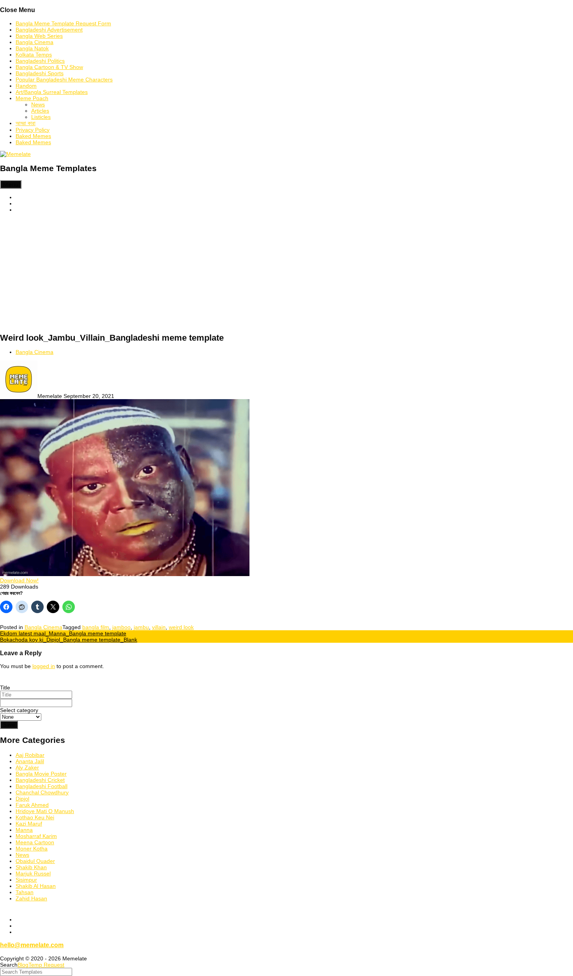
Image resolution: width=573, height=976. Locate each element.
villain (159, 627)
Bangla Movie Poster (41, 774)
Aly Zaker (27, 767)
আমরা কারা (25, 123)
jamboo (121, 627)
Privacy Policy (33, 130)
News (38, 104)
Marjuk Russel (33, 873)
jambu (141, 627)
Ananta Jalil (30, 761)
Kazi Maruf (29, 823)
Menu (10, 184)
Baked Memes (33, 136)
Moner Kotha (32, 848)
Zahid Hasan (31, 898)
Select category (19, 710)
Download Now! (19, 580)
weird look (181, 627)
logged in (43, 666)
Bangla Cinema (34, 42)
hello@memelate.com (32, 944)
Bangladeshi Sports (40, 73)
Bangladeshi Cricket (40, 780)
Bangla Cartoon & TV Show (49, 67)
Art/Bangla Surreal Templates (52, 92)
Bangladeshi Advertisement (49, 30)
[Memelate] (15, 154)
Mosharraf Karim (36, 836)
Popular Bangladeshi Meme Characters (64, 79)
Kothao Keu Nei (35, 817)
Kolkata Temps (34, 54)
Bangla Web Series (39, 36)
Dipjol (22, 799)
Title (5, 687)
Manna (24, 830)
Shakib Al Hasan (36, 886)
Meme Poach (32, 98)
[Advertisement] (286, 272)
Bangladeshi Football (41, 786)
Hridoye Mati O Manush (45, 811)
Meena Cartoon (35, 842)
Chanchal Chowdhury (42, 792)
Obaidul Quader (35, 861)
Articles (40, 111)
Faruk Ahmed (32, 805)
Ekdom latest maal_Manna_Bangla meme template (63, 633)
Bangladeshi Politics (40, 61)
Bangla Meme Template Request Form (63, 23)
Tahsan (25, 892)
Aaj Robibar (30, 755)
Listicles (41, 117)
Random (26, 86)
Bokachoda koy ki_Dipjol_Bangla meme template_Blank (68, 640)
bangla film (95, 627)
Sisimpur (26, 880)
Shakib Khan (31, 867)
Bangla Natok (32, 48)
